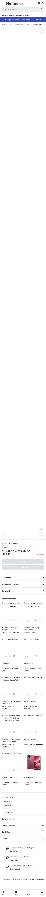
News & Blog (8, 805)
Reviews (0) (6, 591)
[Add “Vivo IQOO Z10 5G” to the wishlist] (41, 535)
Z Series (28, 24)
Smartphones (19, 24)
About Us (7, 801)
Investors (7, 809)
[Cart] (43, 3)
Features (19, 15)
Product (10, 24)
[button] (41, 30)
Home (4, 15)
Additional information (10, 584)
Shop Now (38, 20)
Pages (27, 15)
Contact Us (8, 812)
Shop (11, 15)
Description (6, 577)
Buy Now (23, 561)
